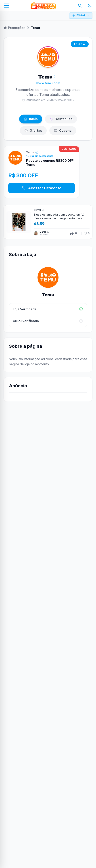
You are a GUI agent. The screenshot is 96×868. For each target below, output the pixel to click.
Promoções (16, 28)
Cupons (65, 130)
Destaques (64, 119)
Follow (79, 44)
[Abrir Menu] (6, 5)
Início (33, 119)
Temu (30, 152)
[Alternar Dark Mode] (89, 5)
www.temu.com (48, 83)
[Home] (43, 5)
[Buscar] (80, 5)
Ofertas (36, 130)
